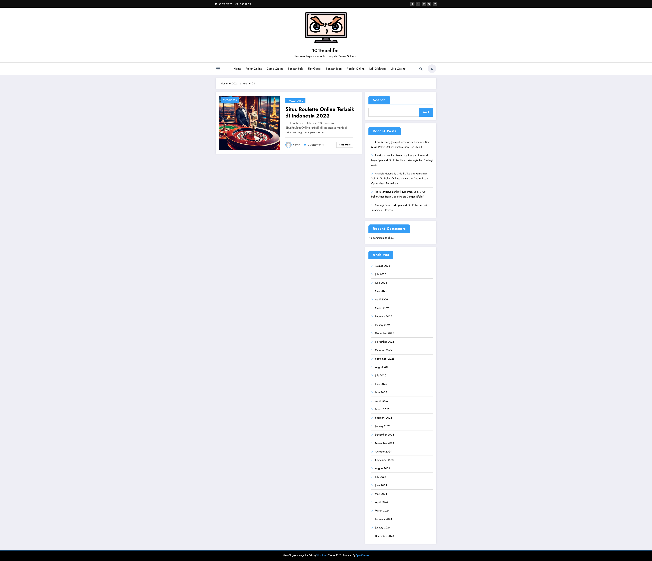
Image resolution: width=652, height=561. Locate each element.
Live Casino (398, 68)
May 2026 (381, 291)
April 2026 (381, 299)
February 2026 (383, 316)
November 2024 (384, 443)
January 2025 (382, 426)
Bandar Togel (334, 68)
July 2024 (380, 477)
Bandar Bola (295, 68)
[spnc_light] (432, 68)
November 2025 (384, 342)
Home (237, 68)
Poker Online (254, 68)
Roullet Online (356, 68)
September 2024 (384, 460)
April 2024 (381, 502)
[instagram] (429, 4)
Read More (345, 144)
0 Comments (316, 144)
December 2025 (384, 333)
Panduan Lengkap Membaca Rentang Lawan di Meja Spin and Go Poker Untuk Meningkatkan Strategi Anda (402, 160)
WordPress (322, 555)
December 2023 (384, 536)
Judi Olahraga (377, 68)
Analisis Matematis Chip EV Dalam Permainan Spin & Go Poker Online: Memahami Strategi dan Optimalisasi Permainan (399, 178)
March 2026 (382, 308)
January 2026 (382, 325)
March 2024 (382, 511)
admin (297, 144)
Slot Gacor (314, 68)
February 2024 (383, 519)
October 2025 (383, 350)
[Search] (421, 69)
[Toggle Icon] (218, 69)
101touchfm (325, 50)
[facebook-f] (412, 4)
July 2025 (380, 375)
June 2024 (381, 485)
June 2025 (381, 384)
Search (379, 99)
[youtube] (435, 4)
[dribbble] (424, 4)
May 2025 (381, 392)
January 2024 (382, 527)
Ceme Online (275, 68)
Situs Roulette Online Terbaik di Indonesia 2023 (319, 112)
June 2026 (381, 283)
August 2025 (382, 367)
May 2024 (381, 494)
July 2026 (380, 274)
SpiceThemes (362, 555)
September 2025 (384, 359)
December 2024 (384, 435)
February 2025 (383, 418)
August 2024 (382, 468)
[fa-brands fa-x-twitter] (418, 4)
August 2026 (382, 266)
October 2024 (383, 452)
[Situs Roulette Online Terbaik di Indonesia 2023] (249, 123)
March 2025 (382, 409)
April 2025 (381, 401)
